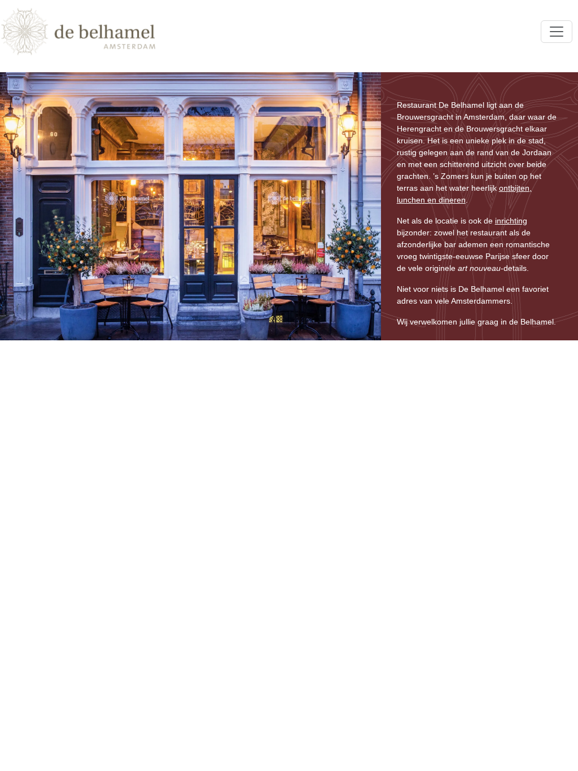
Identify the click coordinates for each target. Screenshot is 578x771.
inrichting (511, 220)
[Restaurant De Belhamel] (78, 32)
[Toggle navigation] (556, 31)
